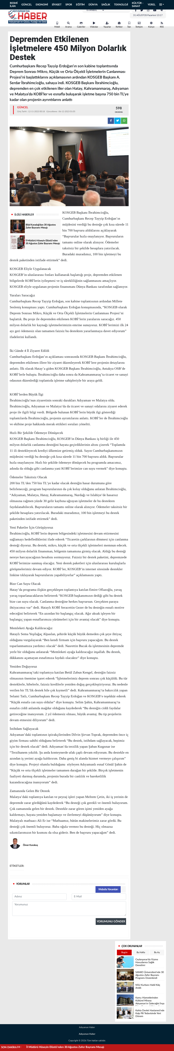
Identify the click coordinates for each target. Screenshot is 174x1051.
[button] (162, 5)
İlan (129, 27)
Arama (68, 27)
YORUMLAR (23, 884)
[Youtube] (155, 10)
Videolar (94, 27)
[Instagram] (148, 10)
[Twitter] (142, 10)
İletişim (139, 27)
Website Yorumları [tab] (108, 889)
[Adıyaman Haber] (27, 16)
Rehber (119, 27)
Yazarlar (107, 27)
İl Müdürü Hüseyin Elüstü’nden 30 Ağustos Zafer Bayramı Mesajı (65, 1047)
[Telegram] (161, 10)
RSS (162, 27)
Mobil (57, 27)
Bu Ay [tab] (157, 952)
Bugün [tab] (124, 952)
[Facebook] (135, 10)
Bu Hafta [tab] (141, 952)
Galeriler (81, 27)
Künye (151, 27)
